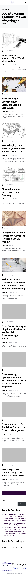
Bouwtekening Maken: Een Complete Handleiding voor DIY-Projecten (15, 528)
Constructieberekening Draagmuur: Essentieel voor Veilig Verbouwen (14, 515)
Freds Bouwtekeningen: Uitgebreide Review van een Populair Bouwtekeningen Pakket (14, 332)
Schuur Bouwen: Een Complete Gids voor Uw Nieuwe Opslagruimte (14, 524)
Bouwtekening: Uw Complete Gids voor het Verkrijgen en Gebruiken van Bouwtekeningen (15, 533)
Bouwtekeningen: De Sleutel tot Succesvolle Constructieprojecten (14, 427)
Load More (13, 493)
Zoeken (3, 500)
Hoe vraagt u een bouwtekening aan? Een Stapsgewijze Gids (13, 472)
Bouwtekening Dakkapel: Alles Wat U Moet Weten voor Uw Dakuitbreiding (15, 519)
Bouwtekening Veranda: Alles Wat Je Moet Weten (13, 58)
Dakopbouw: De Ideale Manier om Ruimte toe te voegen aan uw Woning (13, 237)
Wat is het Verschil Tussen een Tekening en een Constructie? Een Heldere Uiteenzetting (14, 284)
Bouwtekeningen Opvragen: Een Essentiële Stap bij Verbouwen (11, 103)
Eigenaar (5, 65)
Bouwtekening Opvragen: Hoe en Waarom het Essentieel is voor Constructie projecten (14, 380)
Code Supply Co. (19, 573)
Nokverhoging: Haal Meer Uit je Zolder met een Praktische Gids (13, 148)
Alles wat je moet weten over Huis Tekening (11, 192)
